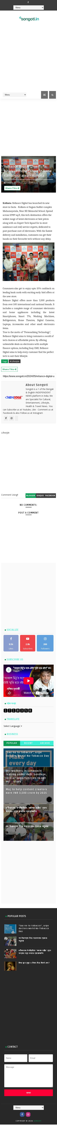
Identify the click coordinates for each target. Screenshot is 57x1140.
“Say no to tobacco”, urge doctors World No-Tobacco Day (34, 928)
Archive (45, 743)
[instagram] (28, 1114)
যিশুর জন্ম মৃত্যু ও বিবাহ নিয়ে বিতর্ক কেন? (34, 963)
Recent (28, 743)
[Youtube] (34, 1113)
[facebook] (28, 2)
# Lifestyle (14, 361)
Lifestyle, (34, 182)
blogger (30, 495)
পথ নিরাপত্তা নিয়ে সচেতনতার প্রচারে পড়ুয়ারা (27, 826)
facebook (50, 495)
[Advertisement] (28, 60)
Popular (12, 743)
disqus (40, 495)
